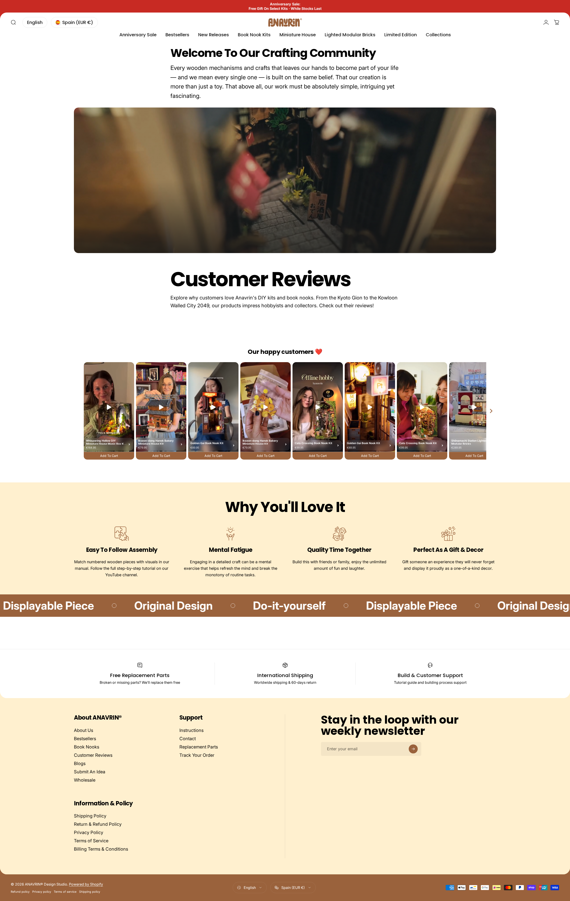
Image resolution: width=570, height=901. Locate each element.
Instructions (191, 730)
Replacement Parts (198, 747)
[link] (121, 534)
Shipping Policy (90, 816)
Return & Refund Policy (98, 824)
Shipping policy (89, 891)
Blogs (80, 763)
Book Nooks (86, 747)
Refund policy (20, 891)
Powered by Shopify (86, 884)
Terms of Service (91, 840)
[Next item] (491, 411)
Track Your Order (196, 755)
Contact (187, 738)
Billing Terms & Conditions (101, 849)
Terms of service (65, 891)
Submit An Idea (89, 771)
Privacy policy (41, 891)
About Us (83, 730)
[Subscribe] (413, 748)
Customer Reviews (93, 755)
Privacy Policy (88, 832)
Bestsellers (85, 738)
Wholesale (84, 780)
